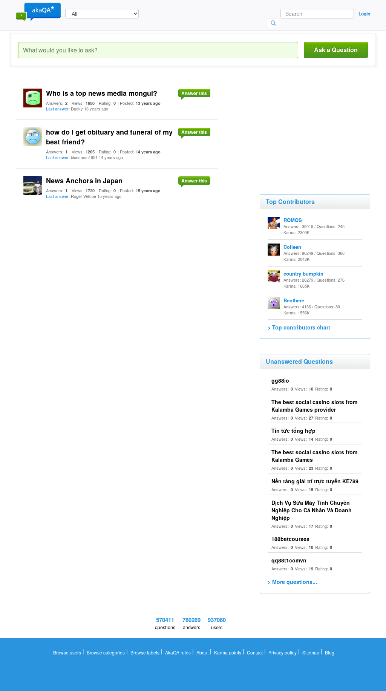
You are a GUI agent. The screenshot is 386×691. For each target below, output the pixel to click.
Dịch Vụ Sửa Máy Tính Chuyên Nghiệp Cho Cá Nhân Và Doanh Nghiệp (311, 510)
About (202, 652)
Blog (329, 652)
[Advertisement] (316, 128)
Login (364, 13)
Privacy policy (282, 652)
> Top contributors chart (299, 327)
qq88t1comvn (288, 560)
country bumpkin (303, 273)
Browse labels (144, 652)
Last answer (57, 109)
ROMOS (292, 220)
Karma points (227, 652)
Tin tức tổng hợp (293, 430)
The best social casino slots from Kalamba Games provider (314, 405)
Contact (255, 652)
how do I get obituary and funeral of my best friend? (109, 137)
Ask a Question (336, 49)
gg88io (280, 380)
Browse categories (106, 652)
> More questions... (292, 581)
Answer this (194, 93)
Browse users (67, 652)
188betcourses (290, 538)
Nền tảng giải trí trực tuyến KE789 (314, 481)
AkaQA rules (178, 652)
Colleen (292, 246)
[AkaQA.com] (38, 11)
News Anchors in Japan (84, 180)
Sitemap (310, 652)
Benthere (293, 300)
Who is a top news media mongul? (101, 93)
